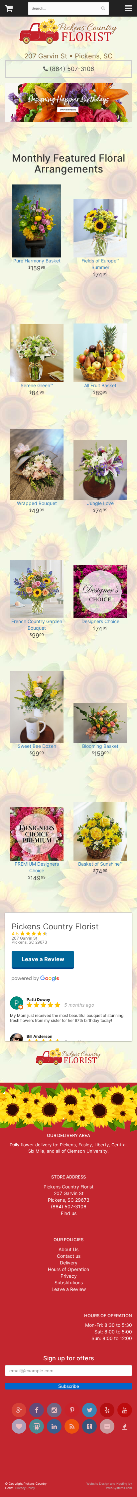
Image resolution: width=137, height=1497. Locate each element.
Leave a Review (69, 1289)
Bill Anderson (39, 1036)
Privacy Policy (25, 1488)
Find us (68, 1213)
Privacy (69, 1276)
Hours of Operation (68, 1269)
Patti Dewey (38, 999)
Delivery (68, 1262)
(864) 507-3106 (71, 68)
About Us (68, 1249)
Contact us (68, 1256)
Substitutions (69, 1282)
